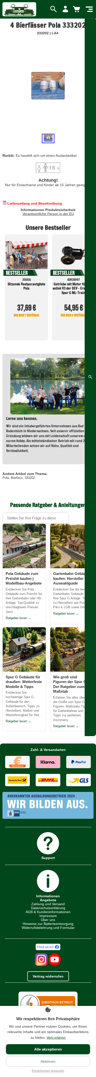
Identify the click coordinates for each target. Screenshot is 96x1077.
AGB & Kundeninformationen (48, 912)
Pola (5, 478)
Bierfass (17, 478)
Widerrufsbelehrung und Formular (48, 927)
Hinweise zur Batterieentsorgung (48, 923)
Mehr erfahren (56, 1037)
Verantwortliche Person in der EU (48, 214)
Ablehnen (48, 1061)
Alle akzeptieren (48, 1049)
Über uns (48, 919)
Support (48, 858)
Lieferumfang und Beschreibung (34, 203)
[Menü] (89, 9)
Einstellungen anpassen (48, 1071)
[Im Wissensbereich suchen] (90, 377)
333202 (30, 478)
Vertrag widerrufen (48, 976)
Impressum (48, 916)
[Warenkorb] (77, 9)
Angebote (48, 900)
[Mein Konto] (65, 9)
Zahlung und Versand (48, 904)
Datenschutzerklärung (48, 908)
